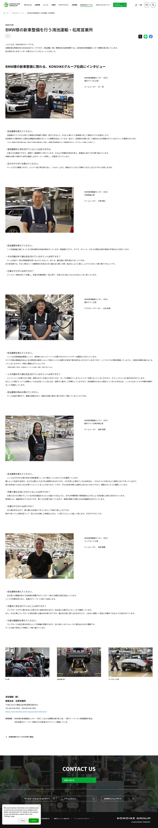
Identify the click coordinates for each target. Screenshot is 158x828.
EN (141, 5)
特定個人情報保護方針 (43, 818)
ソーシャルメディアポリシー (82, 818)
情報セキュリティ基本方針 (61, 818)
